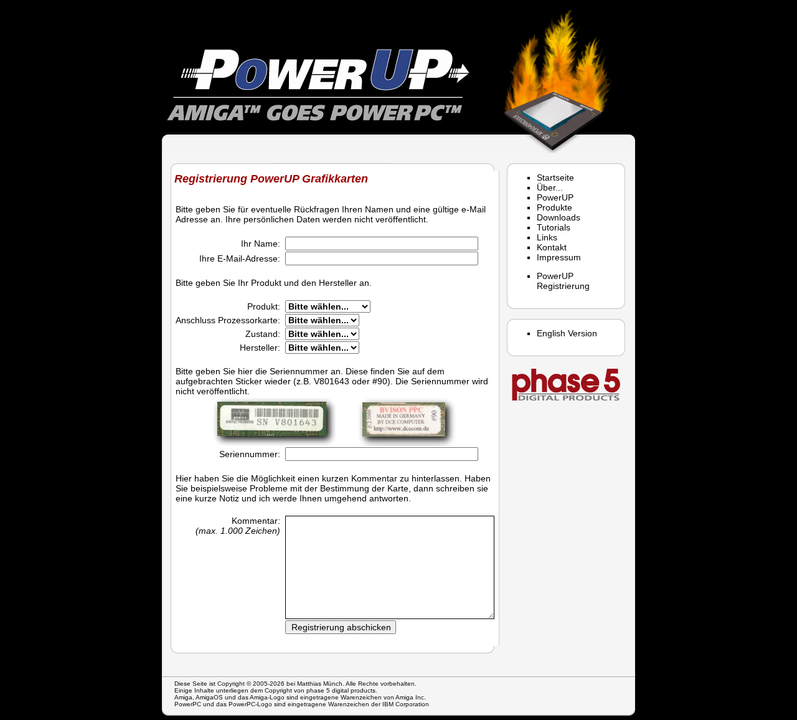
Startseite (555, 177)
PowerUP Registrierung (563, 281)
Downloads (558, 217)
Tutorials (553, 227)
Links (547, 237)
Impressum (559, 257)
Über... (550, 187)
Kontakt (552, 247)
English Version (567, 333)
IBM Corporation (405, 704)
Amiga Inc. (410, 697)
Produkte (554, 207)
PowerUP (555, 197)
